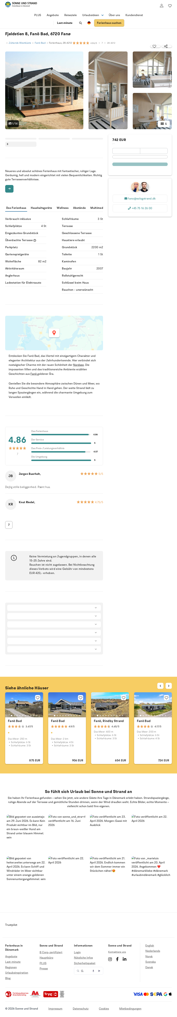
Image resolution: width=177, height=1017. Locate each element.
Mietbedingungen (130, 1009)
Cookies (104, 1009)
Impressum (55, 1009)
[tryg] (51, 997)
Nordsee (78, 365)
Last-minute (64, 23)
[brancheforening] (17, 997)
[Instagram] (110, 959)
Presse (44, 969)
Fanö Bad (40, 43)
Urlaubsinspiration (16, 973)
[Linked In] (124, 959)
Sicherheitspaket (84, 963)
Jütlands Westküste (20, 43)
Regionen (11, 967)
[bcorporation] (63, 997)
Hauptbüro (46, 958)
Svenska (150, 962)
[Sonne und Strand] (21, 5)
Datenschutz (80, 1009)
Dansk (149, 967)
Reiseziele (70, 15)
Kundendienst (134, 15)
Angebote (53, 15)
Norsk (149, 956)
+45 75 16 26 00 (142, 208)
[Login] (161, 5)
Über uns (114, 15)
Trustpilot (11, 925)
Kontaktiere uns (117, 952)
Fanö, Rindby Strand (109, 721)
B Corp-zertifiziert (51, 952)
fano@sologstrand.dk (142, 199)
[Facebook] (117, 959)
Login (77, 952)
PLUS (37, 15)
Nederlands (152, 951)
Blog (8, 978)
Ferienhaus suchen (109, 23)
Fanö (33, 374)
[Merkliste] (170, 5)
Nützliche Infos (83, 958)
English (149, 946)
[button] (26, 834)
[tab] (11, 715)
